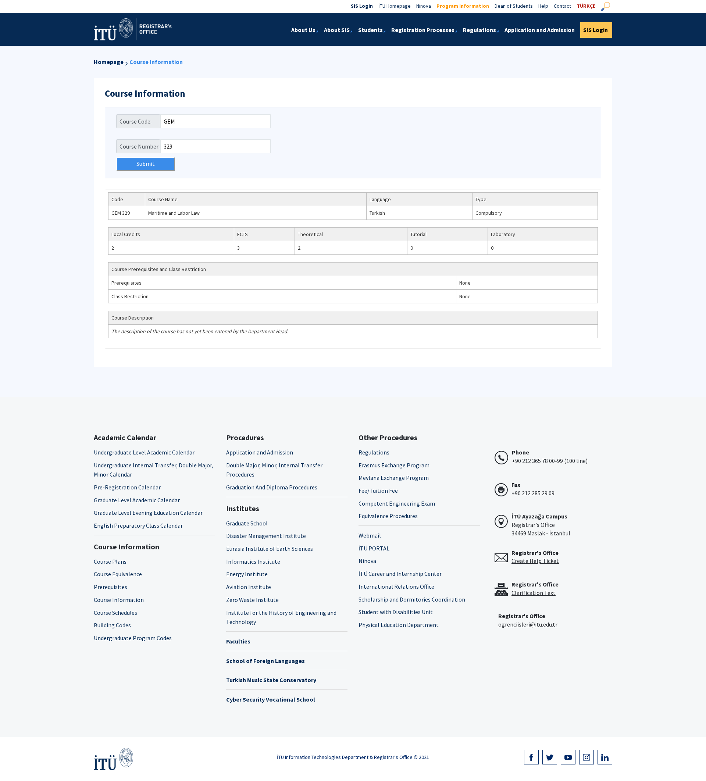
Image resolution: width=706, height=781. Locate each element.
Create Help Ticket (535, 560)
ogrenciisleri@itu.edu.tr (527, 624)
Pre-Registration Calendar (127, 487)
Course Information (156, 61)
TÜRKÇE (586, 6)
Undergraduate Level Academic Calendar (144, 452)
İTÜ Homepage (394, 6)
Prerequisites (110, 587)
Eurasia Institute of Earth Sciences (269, 548)
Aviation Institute (248, 587)
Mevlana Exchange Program (394, 477)
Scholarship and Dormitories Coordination (412, 599)
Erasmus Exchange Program (394, 465)
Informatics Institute (253, 561)
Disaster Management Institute (266, 535)
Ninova (423, 6)
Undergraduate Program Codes (133, 638)
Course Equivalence (118, 574)
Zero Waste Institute (252, 599)
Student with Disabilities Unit (396, 612)
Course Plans (110, 561)
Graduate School (247, 523)
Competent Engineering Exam (397, 503)
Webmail (370, 535)
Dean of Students (514, 6)
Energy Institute (247, 574)
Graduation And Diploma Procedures (271, 487)
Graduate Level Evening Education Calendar (148, 512)
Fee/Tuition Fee (378, 490)
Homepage (109, 61)
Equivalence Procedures (388, 516)
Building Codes (112, 625)
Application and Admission (259, 452)
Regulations (374, 452)
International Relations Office (396, 586)
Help (543, 6)
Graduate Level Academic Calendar (137, 500)
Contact (562, 6)
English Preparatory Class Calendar (138, 525)
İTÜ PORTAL (374, 548)
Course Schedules (115, 612)
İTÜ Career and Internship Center (400, 573)
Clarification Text (533, 592)
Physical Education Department (399, 624)
